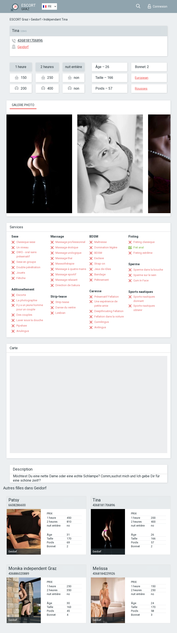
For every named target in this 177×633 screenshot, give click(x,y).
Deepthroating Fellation (108, 311)
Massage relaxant (66, 279)
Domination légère (105, 247)
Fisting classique (144, 242)
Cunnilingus (101, 322)
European (141, 78)
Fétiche (20, 278)
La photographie (26, 300)
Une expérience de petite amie (105, 303)
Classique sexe (25, 242)
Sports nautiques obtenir (144, 308)
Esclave (99, 258)
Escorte (21, 295)
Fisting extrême (142, 252)
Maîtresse (100, 242)
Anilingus (100, 327)
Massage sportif (65, 274)
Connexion (160, 6)
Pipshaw (21, 325)
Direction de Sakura (67, 285)
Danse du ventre (65, 307)
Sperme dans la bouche (148, 269)
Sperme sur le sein (144, 275)
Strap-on (99, 263)
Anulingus (22, 331)
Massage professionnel (70, 242)
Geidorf (36, 19)
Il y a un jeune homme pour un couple (29, 307)
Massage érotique (66, 247)
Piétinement (101, 279)
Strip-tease (62, 302)
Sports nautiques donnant (144, 299)
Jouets (20, 272)
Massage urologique (68, 252)
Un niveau (22, 247)
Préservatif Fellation (106, 296)
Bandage (100, 274)
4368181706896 (30, 40)
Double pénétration (28, 267)
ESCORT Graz (19, 19)
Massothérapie (64, 263)
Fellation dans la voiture (109, 316)
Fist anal (138, 247)
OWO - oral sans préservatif (26, 254)
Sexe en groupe (26, 261)
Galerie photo (23, 105)
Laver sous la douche (29, 320)
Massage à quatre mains (70, 269)
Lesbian (60, 312)
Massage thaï (63, 258)
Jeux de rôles (102, 269)
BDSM (98, 252)
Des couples (24, 314)
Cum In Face (141, 280)
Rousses (141, 88)
